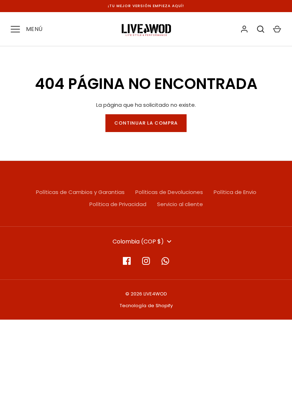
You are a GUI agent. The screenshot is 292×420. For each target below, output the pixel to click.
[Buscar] (260, 29)
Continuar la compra (146, 123)
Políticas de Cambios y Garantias (80, 192)
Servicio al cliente (180, 204)
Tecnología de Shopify (146, 305)
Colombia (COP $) (138, 241)
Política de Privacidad (117, 204)
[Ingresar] (244, 29)
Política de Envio (235, 192)
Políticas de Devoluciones (169, 192)
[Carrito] (277, 29)
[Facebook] (127, 261)
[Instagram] (146, 261)
